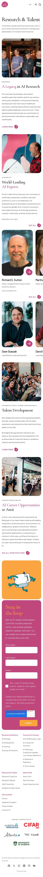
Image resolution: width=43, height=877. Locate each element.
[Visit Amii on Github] (29, 866)
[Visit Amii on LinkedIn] (24, 866)
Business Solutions (10, 735)
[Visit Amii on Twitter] (14, 866)
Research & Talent (9, 772)
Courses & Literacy (31, 735)
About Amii (27, 772)
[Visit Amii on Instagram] (19, 866)
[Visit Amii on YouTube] (34, 866)
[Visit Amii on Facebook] (9, 866)
